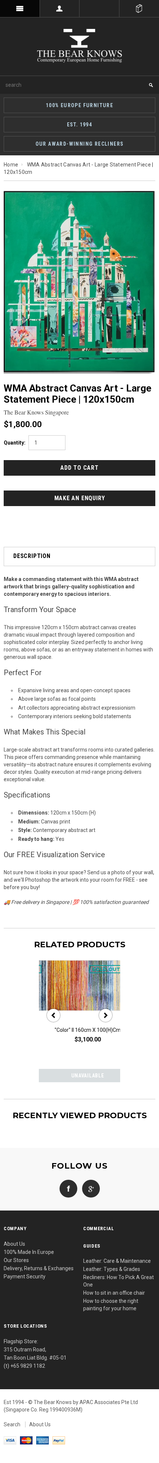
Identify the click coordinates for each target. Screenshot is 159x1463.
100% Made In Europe (29, 1252)
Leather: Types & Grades (111, 1269)
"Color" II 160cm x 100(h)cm (80, 1030)
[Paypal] (59, 1440)
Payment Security (24, 1276)
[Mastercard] (26, 1440)
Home (11, 165)
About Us (14, 1244)
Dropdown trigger (60, 8)
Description (32, 555)
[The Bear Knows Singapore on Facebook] (68, 1188)
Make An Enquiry (79, 498)
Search (12, 1424)
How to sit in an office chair (114, 1293)
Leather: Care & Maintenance (117, 1261)
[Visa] (10, 1440)
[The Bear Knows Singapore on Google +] (89, 1188)
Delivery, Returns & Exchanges (39, 1268)
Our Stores (16, 1260)
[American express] (42, 1440)
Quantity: (15, 443)
